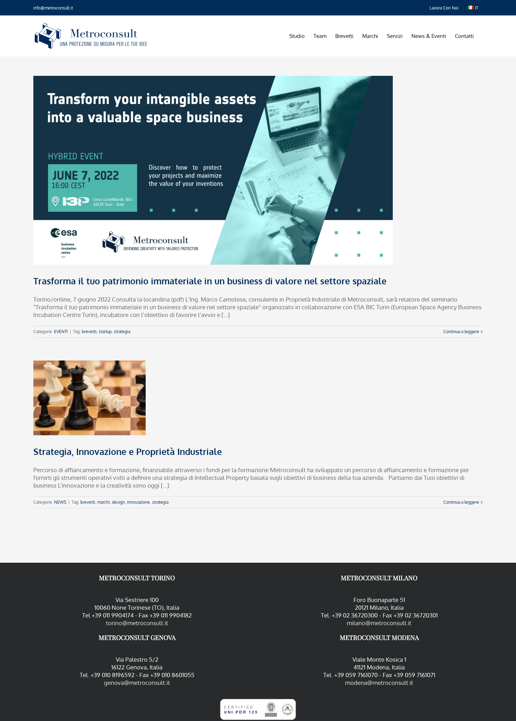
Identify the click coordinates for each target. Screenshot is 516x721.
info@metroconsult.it (53, 8)
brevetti (89, 331)
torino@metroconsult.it (137, 623)
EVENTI (61, 331)
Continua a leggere (461, 331)
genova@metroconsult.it (137, 682)
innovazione (138, 502)
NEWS (60, 502)
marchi (103, 502)
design (118, 502)
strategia (122, 331)
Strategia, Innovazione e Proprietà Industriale (127, 451)
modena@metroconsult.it (379, 682)
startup (105, 331)
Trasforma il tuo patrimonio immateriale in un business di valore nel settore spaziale (209, 280)
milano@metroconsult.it (379, 623)
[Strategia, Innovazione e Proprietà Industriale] (89, 397)
